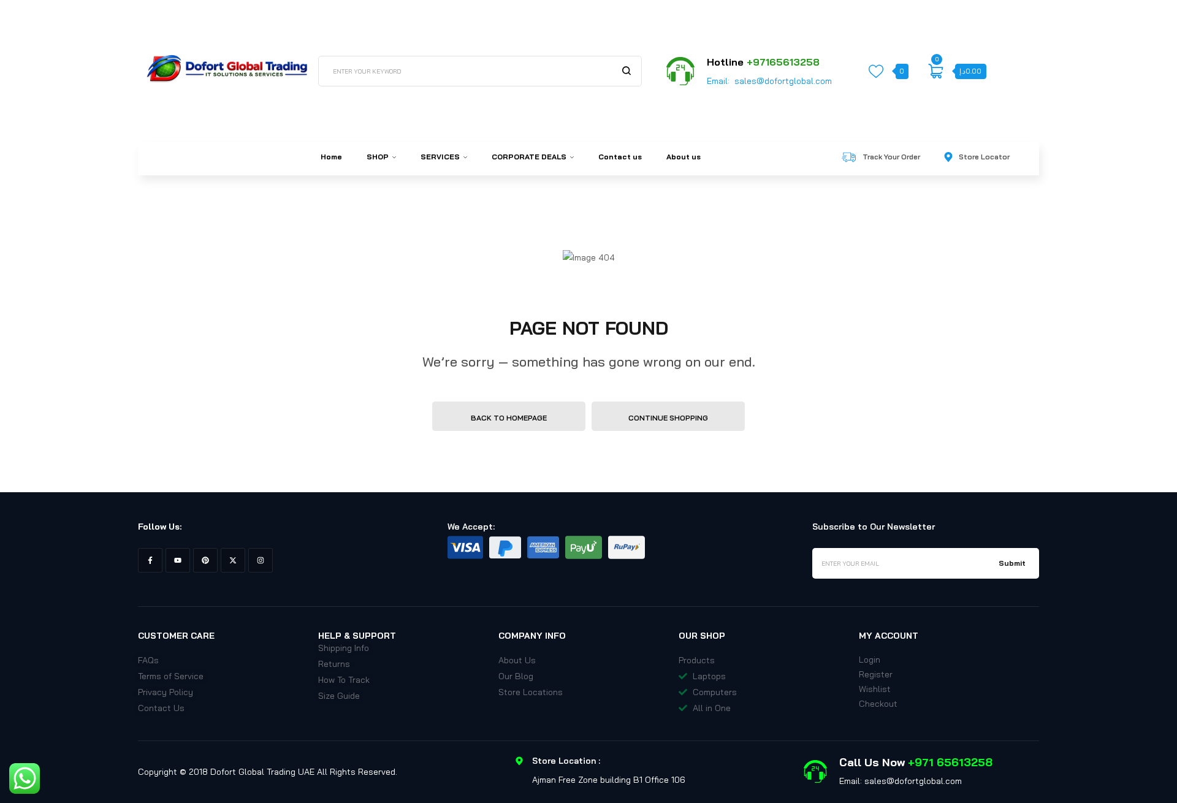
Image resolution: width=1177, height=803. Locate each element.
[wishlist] (876, 71)
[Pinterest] (205, 560)
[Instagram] (260, 560)
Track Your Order (891, 156)
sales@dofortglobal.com (783, 80)
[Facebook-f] (150, 560)
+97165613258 (783, 62)
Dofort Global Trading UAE (262, 771)
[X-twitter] (233, 560)
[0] (935, 71)
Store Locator (984, 156)
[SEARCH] (626, 70)
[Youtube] (178, 560)
